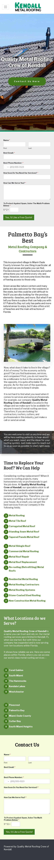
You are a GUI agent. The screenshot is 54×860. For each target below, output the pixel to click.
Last (30, 148)
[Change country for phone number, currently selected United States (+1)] (6, 167)
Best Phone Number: (13, 163)
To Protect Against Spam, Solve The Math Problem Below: (26, 204)
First (5, 148)
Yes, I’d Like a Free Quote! (18, 217)
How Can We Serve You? (14, 183)
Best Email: (9, 153)
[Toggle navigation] (5, 6)
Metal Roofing (17, 515)
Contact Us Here (27, 81)
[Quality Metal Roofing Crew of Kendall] (28, 7)
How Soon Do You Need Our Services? (20, 173)
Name (6, 140)
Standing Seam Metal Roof (24, 531)
